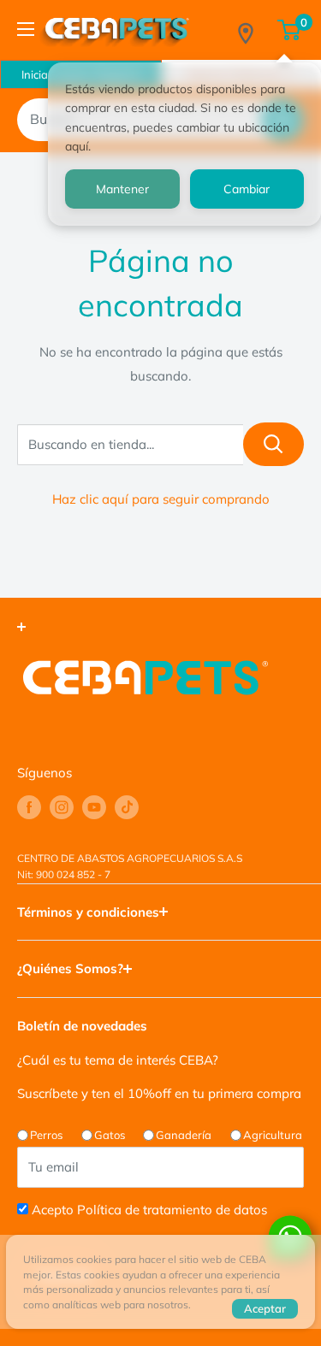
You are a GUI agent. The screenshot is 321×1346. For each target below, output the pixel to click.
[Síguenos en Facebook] (29, 807)
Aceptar (265, 1308)
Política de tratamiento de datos (172, 1209)
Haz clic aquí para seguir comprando (161, 499)
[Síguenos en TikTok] (127, 807)
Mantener (122, 189)
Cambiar (246, 189)
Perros (46, 1135)
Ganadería (183, 1135)
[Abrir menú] (25, 29)
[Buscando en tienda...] (273, 444)
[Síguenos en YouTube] (94, 807)
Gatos (109, 1135)
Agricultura (272, 1135)
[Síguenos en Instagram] (62, 807)
